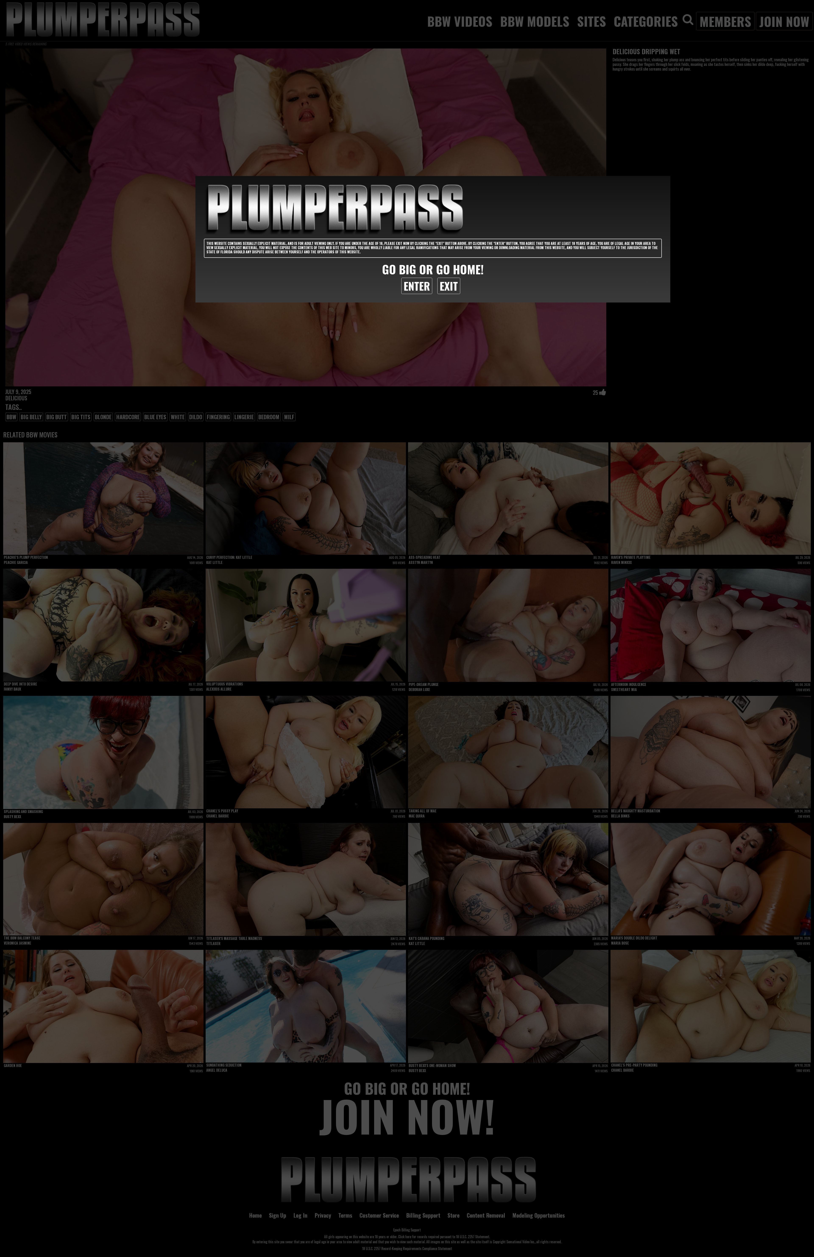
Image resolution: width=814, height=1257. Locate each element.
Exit (449, 286)
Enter (417, 286)
